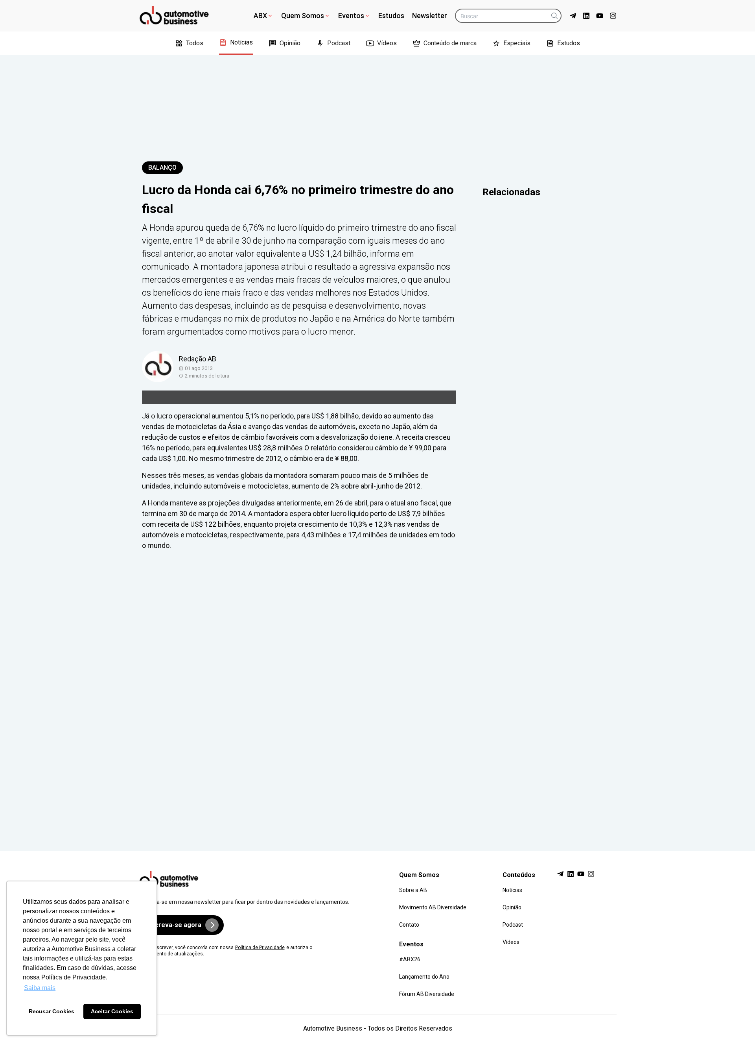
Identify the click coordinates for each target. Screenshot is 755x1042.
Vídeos (387, 43)
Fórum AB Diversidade (426, 994)
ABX (260, 15)
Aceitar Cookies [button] (112, 1011)
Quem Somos (302, 15)
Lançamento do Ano (424, 977)
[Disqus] (377, 693)
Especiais (516, 43)
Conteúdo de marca (450, 43)
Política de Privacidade (260, 947)
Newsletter (429, 15)
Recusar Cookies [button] (51, 1011)
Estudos (391, 15)
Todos (194, 43)
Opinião (290, 43)
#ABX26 (409, 959)
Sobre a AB (413, 890)
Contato (409, 925)
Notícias (241, 42)
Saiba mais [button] (39, 988)
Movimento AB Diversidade (432, 907)
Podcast (338, 43)
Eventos (351, 15)
